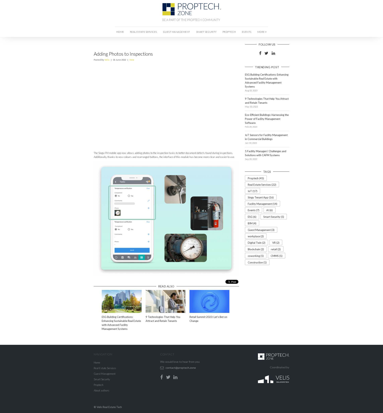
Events (246, 31)
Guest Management (176, 31)
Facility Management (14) (262, 203)
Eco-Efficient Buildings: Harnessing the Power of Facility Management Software (267, 118)
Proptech (229, 31)
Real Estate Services (143, 31)
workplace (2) (256, 236)
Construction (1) (257, 262)
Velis (107, 59)
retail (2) (276, 249)
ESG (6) (252, 216)
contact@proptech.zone (181, 367)
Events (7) (253, 210)
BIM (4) (252, 223)
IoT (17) (252, 191)
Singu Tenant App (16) (261, 197)
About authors (101, 390)
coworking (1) (256, 255)
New (131, 59)
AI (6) (269, 210)
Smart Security (206, 31)
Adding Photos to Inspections (123, 54)
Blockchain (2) (256, 249)
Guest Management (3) (261, 230)
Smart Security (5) (273, 216)
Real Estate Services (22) (262, 184)
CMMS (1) (276, 255)
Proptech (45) (256, 178)
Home (120, 31)
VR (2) (275, 242)
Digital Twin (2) (256, 242)
